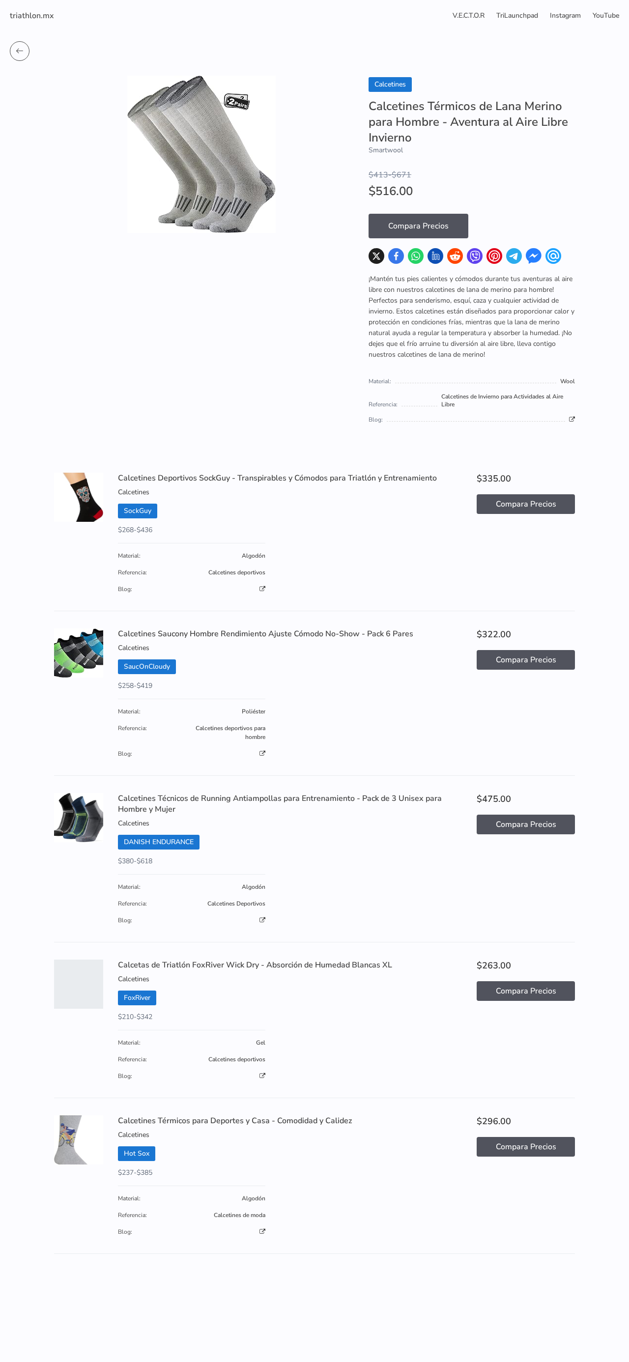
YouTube (606, 15)
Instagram (565, 15)
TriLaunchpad (517, 15)
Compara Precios (418, 226)
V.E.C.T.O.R (469, 15)
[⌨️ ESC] (19, 51)
